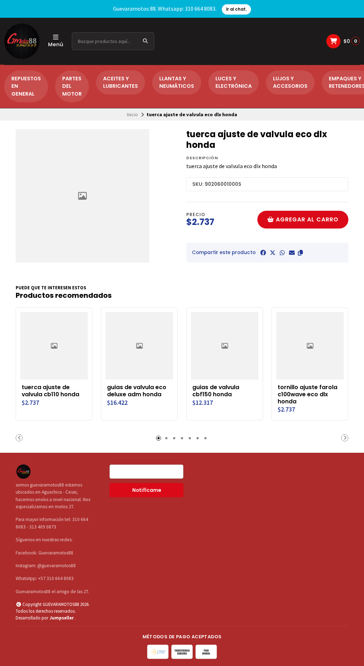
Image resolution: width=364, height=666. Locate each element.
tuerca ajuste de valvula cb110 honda (50, 391)
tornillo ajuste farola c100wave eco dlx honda (307, 394)
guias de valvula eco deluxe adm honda (136, 391)
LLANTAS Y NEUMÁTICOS (176, 82)
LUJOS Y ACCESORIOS (290, 82)
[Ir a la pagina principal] (21, 41)
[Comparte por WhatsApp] (282, 253)
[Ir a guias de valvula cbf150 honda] (225, 346)
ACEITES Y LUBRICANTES (120, 82)
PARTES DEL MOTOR (72, 86)
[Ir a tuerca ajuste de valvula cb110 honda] (54, 346)
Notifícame (146, 490)
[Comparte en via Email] (291, 253)
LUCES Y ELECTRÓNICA (233, 82)
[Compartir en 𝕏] (272, 253)
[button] (300, 253)
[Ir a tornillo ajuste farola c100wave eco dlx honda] (310, 346)
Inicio (132, 114)
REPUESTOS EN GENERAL (26, 86)
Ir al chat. (236, 9)
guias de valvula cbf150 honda (215, 391)
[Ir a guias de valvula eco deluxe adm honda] (139, 346)
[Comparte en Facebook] (263, 253)
